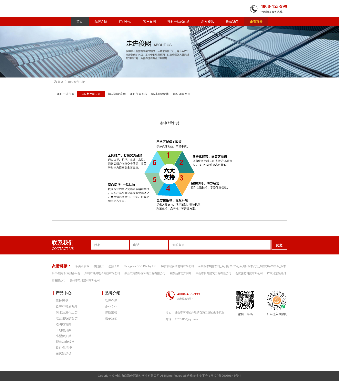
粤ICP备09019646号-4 (226, 375)
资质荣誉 (111, 312)
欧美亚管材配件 (67, 306)
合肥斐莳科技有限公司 (249, 273)
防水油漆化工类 (67, 312)
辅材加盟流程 (117, 94)
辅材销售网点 (181, 94)
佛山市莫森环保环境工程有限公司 (144, 273)
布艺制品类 (63, 353)
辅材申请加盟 (65, 94)
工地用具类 (63, 330)
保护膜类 (62, 300)
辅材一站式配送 (179, 21)
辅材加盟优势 (160, 94)
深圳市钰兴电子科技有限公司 (102, 273)
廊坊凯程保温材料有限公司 (177, 266)
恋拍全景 (113, 266)
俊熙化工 (98, 266)
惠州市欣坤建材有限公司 (85, 280)
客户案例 (149, 21)
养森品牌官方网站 (180, 273)
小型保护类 (63, 336)
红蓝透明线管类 (67, 318)
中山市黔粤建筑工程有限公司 (213, 273)
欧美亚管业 (82, 266)
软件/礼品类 (64, 347)
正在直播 (256, 21)
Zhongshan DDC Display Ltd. (140, 266)
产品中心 (125, 21)
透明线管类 (63, 324)
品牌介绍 (101, 21)
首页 (80, 21)
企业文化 (111, 306)
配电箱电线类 (65, 342)
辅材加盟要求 (138, 94)
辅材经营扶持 (76, 81)
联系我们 (232, 21)
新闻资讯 (207, 21)
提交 (279, 245)
